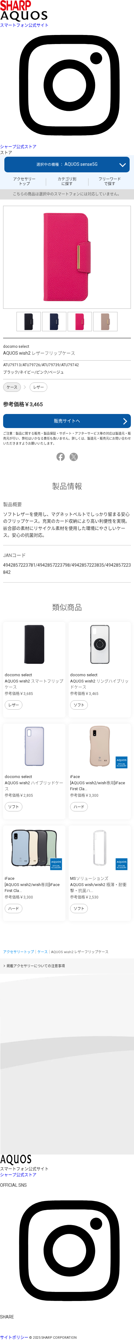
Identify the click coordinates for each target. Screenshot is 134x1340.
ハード (79, 807)
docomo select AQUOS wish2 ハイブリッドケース (34, 782)
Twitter (74, 456)
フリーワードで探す (109, 181)
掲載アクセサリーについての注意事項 (36, 966)
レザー (38, 387)
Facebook (61, 456)
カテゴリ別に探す (67, 181)
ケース (12, 387)
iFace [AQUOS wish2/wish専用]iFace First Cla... (97, 782)
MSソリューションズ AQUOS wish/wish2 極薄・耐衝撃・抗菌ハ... (98, 884)
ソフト (79, 705)
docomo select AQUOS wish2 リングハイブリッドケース (99, 680)
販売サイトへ (67, 420)
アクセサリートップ (24, 181)
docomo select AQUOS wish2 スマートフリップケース (34, 680)
